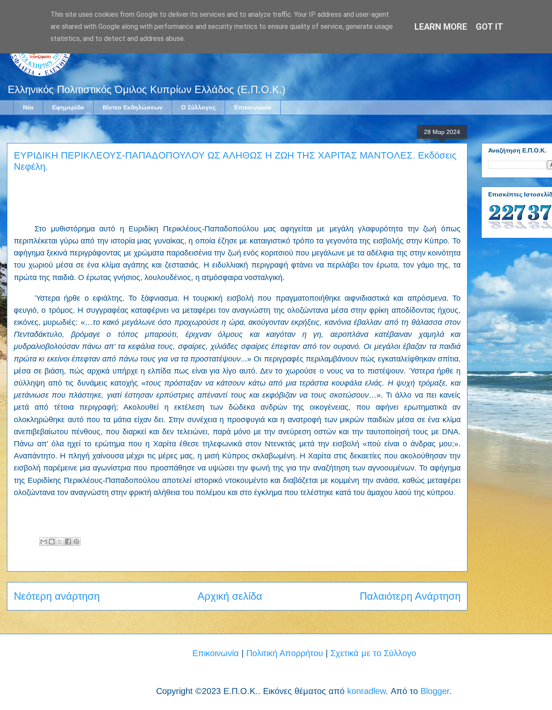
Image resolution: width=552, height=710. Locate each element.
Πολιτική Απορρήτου (284, 653)
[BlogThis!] (51, 541)
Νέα (28, 107)
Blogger (434, 691)
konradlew (366, 691)
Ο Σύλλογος (198, 107)
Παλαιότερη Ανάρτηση (410, 596)
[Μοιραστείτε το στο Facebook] (68, 541)
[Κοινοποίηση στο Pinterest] (76, 541)
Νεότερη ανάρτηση (57, 596)
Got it (489, 27)
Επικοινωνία (252, 107)
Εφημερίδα (68, 107)
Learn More (440, 27)
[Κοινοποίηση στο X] (60, 541)
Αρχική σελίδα (230, 596)
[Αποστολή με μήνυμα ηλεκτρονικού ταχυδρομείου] (43, 541)
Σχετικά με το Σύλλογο (373, 653)
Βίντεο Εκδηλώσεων (133, 107)
